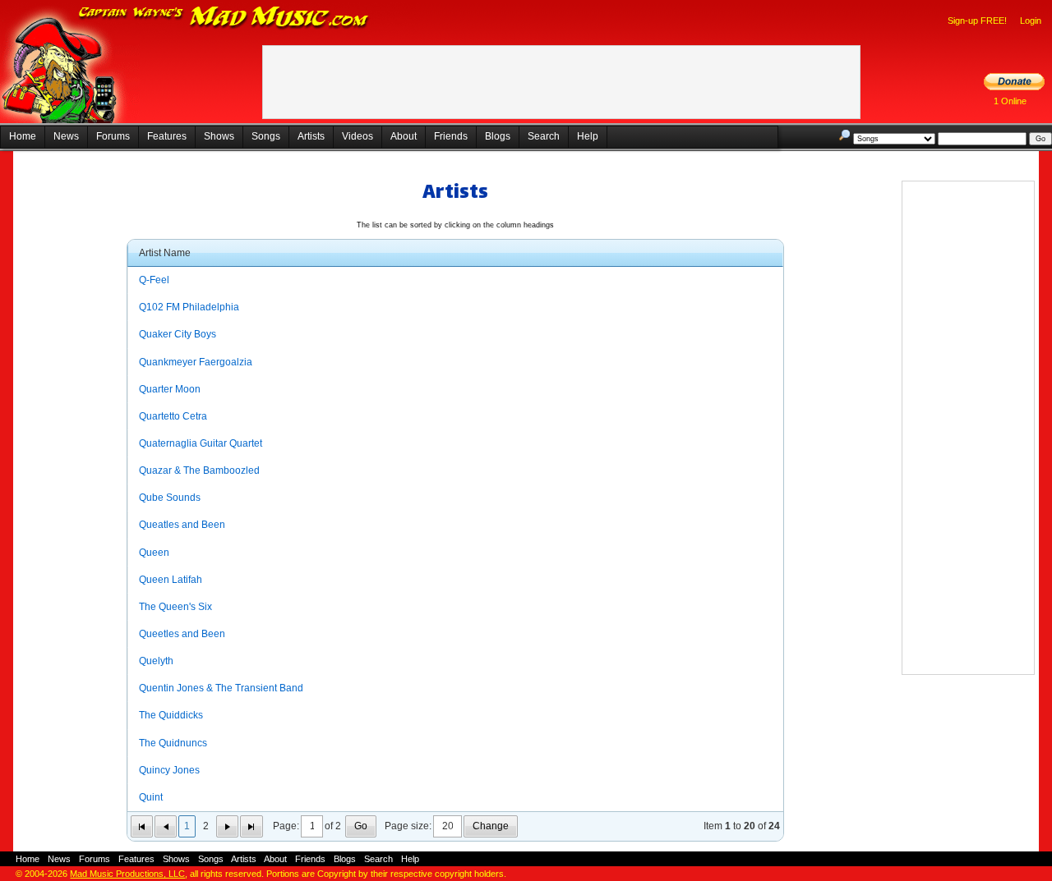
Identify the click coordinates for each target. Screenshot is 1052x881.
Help (587, 136)
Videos (357, 136)
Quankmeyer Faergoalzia (195, 362)
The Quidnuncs (173, 743)
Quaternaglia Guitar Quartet (200, 443)
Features (167, 136)
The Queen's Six (175, 607)
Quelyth (156, 661)
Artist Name (165, 253)
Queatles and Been (182, 524)
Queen (154, 552)
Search (544, 136)
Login (1030, 20)
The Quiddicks (171, 715)
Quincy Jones (169, 770)
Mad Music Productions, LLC (127, 874)
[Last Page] (251, 826)
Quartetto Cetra (173, 416)
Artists (311, 136)
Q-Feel (154, 280)
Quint (151, 797)
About (403, 136)
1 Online (1010, 101)
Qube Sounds (170, 497)
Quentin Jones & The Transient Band (221, 688)
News (66, 136)
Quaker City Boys (177, 334)
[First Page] (142, 826)
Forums (113, 136)
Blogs (497, 136)
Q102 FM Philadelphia (189, 307)
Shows (219, 136)
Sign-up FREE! (977, 20)
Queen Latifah (170, 579)
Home (22, 136)
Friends (451, 136)
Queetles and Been (182, 634)
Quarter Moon (170, 389)
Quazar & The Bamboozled (199, 470)
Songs (265, 136)
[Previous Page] (166, 826)
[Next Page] (227, 826)
